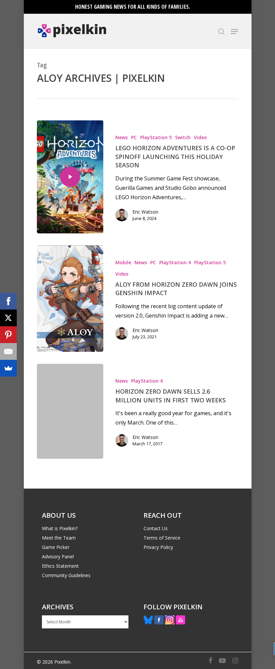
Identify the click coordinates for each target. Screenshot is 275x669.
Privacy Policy (158, 547)
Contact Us (156, 528)
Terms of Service (162, 538)
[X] (8, 318)
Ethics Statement (60, 566)
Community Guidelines (66, 575)
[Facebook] (8, 301)
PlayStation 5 (156, 137)
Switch (182, 137)
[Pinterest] (8, 334)
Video (200, 137)
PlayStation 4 (175, 262)
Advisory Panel (58, 556)
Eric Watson (145, 212)
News (121, 137)
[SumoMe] (8, 368)
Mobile (123, 262)
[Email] (8, 351)
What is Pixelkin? (59, 528)
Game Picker (55, 547)
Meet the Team (59, 538)
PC (134, 137)
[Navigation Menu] (234, 31)
